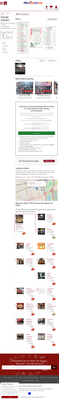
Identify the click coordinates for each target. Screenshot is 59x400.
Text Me (28, 124)
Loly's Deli (28, 245)
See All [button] (42, 60)
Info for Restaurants (34, 377)
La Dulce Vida (50, 245)
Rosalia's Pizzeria (19, 225)
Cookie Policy (26, 377)
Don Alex (50, 259)
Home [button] (4, 43)
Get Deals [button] (10, 32)
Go (54, 367)
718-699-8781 (5, 26)
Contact (37, 380)
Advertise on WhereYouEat (28, 380)
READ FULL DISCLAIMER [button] (46, 120)
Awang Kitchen (50, 335)
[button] (5, 3)
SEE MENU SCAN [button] (52, 19)
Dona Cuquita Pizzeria (29, 336)
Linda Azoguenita (51, 305)
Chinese (8, 13)
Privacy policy (11, 377)
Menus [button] (4, 49)
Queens (3, 13)
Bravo (49, 229)
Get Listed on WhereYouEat (52, 377)
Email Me (28, 128)
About (5, 377)
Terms (20, 377)
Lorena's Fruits (50, 290)
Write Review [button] (49, 161)
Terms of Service (29, 146)
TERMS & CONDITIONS (12, 392)
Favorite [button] (3, 37)
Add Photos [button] (52, 60)
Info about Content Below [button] (22, 14)
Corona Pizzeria (29, 320)
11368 (2, 14)
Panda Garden (50, 216)
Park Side (49, 274)
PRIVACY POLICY (11, 394)
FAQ (16, 377)
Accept (9, 397)
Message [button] (3, 32)
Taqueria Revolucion (30, 305)
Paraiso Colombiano (30, 290)
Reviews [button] (5, 52)
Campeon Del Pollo (29, 260)
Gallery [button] (5, 46)
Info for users (42, 377)
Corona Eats (49, 320)
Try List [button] (11, 37)
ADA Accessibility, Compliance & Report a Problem (29, 386)
